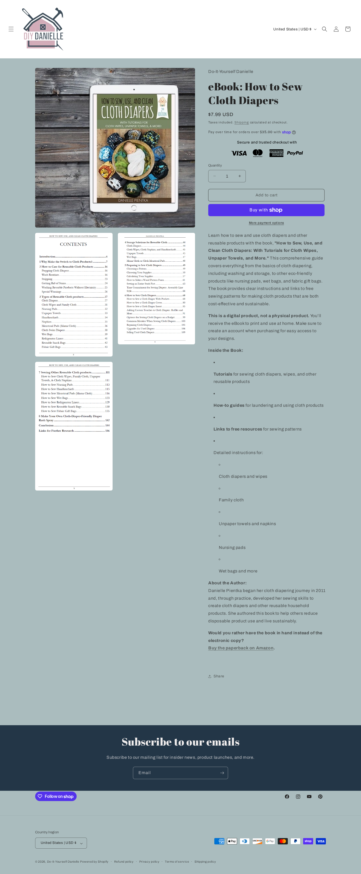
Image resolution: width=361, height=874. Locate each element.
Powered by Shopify (94, 861)
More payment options (266, 223)
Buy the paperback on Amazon (241, 648)
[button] (11, 29)
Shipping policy (205, 861)
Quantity (215, 165)
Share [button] (219, 676)
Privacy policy (149, 861)
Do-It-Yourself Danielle (63, 861)
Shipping (241, 122)
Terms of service (177, 861)
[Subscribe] (222, 773)
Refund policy (124, 861)
